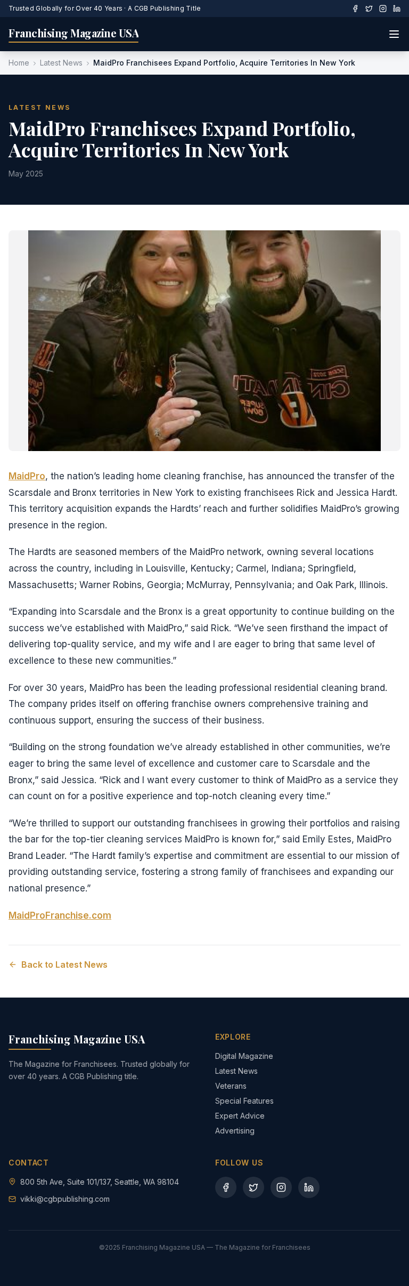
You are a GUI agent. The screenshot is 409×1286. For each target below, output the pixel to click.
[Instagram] (383, 8)
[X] (369, 8)
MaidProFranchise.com (60, 915)
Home (19, 62)
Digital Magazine (244, 1055)
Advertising (235, 1130)
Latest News (61, 62)
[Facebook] (355, 8)
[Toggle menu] (394, 34)
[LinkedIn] (396, 8)
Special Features (244, 1100)
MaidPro (27, 476)
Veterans (231, 1085)
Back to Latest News (64, 964)
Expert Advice (240, 1115)
